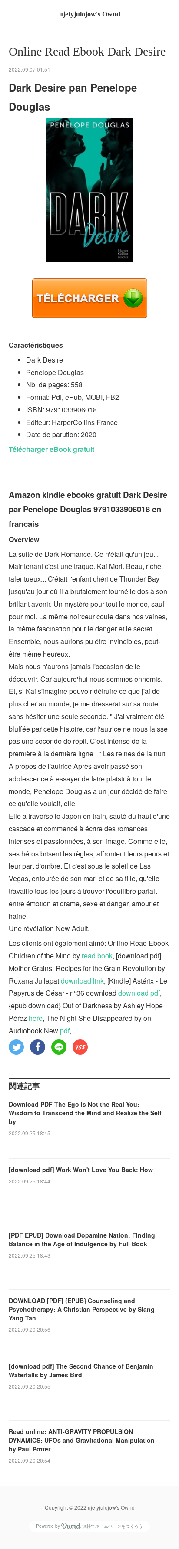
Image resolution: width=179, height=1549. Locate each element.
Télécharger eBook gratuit (51, 449)
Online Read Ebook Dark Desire (87, 51)
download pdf (139, 993)
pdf (65, 1031)
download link (82, 981)
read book (97, 956)
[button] (16, 1047)
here (36, 1018)
